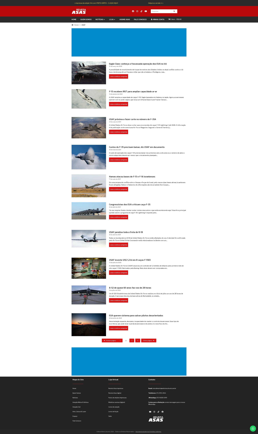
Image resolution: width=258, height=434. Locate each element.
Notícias (99, 19)
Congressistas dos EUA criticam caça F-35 (129, 204)
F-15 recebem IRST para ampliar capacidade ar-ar (133, 91)
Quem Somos (86, 19)
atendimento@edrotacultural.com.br (164, 388)
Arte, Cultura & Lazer (79, 411)
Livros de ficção (113, 411)
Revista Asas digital (114, 393)
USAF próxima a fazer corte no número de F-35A (132, 119)
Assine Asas (125, 19)
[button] (253, 429)
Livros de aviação (113, 407)
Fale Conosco (140, 19)
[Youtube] (146, 11)
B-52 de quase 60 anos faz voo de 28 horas (130, 287)
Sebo (110, 416)
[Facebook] (133, 11)
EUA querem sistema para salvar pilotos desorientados (136, 315)
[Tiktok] (141, 11)
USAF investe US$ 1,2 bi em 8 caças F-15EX (130, 260)
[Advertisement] (129, 42)
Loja (111, 19)
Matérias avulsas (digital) (116, 402)
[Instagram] (137, 11)
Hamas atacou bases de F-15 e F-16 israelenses (132, 176)
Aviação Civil (76, 407)
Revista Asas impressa (115, 388)
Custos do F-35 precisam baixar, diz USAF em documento (137, 147)
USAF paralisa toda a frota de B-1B (126, 232)
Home (74, 19)
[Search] (174, 11)
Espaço (75, 416)
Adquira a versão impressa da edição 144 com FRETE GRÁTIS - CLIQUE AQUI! (87, 3)
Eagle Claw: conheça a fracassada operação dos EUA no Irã (138, 64)
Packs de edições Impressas (117, 397)
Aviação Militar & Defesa (80, 402)
